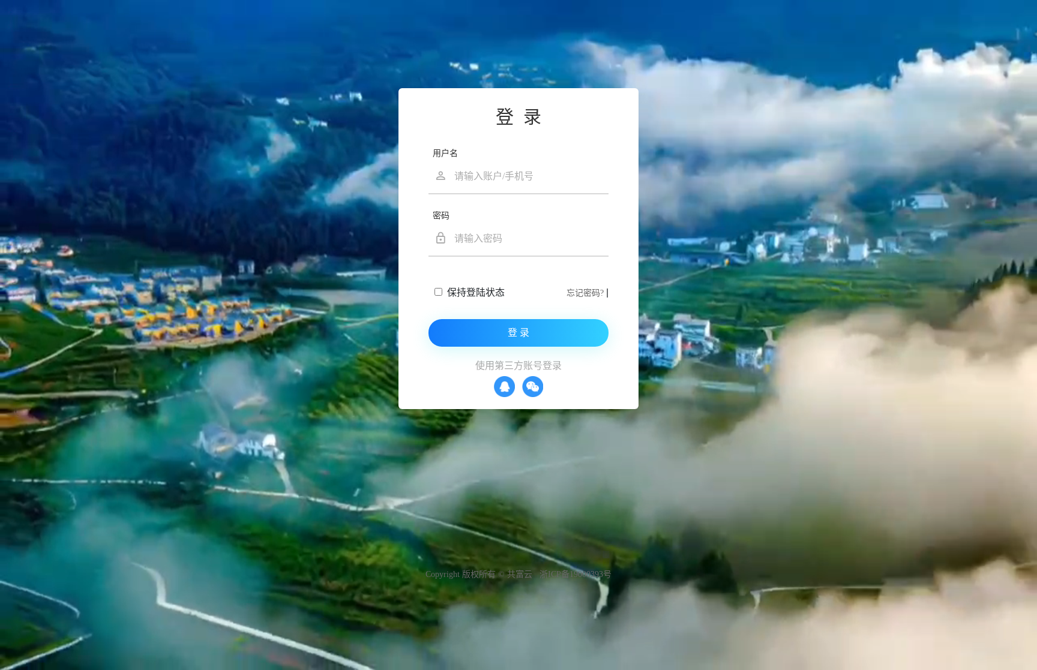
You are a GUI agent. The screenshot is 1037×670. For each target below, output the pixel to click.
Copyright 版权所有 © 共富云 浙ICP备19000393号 (518, 574)
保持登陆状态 (475, 292)
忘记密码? (585, 293)
